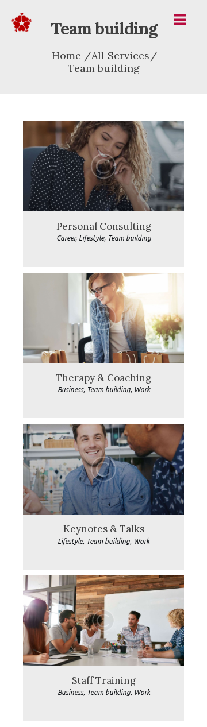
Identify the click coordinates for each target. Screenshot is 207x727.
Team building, (110, 389)
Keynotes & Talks (103, 529)
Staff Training (104, 681)
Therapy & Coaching (103, 378)
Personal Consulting (103, 227)
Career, (67, 238)
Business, (72, 389)
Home (66, 55)
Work (142, 389)
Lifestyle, (93, 238)
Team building (129, 238)
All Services (120, 55)
